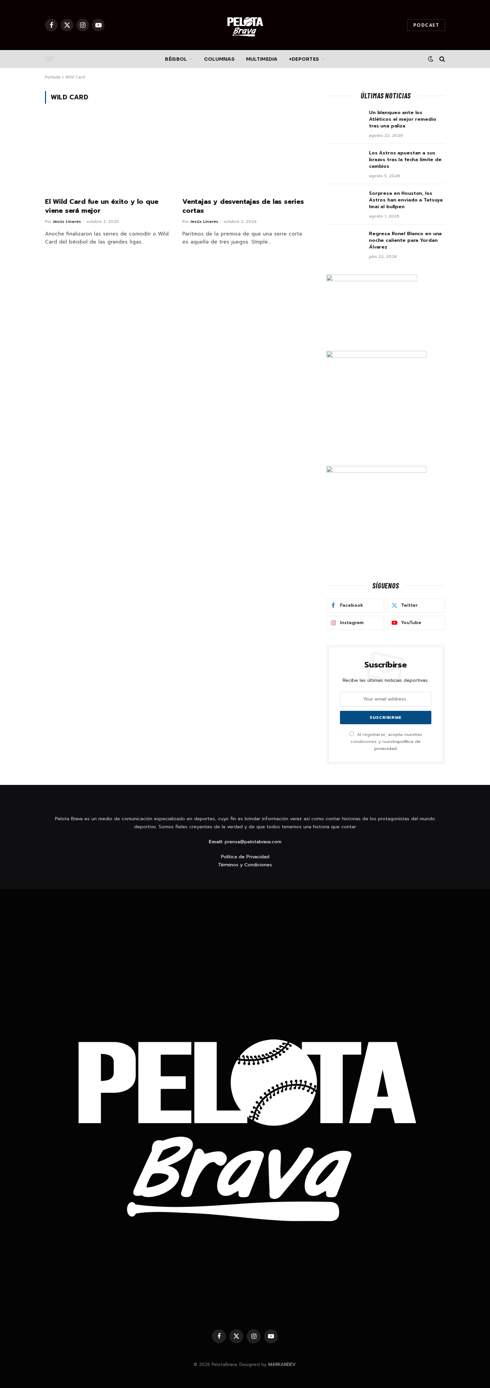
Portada (52, 77)
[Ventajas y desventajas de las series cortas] (245, 154)
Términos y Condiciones (245, 864)
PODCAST (426, 25)
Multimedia (262, 59)
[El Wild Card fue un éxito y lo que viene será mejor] (107, 154)
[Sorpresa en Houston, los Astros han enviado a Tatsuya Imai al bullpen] (344, 202)
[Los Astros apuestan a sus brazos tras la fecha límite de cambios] (344, 161)
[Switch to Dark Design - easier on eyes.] (430, 59)
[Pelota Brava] (245, 25)
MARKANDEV (282, 1364)
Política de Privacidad (245, 856)
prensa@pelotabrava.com (253, 841)
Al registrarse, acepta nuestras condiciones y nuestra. (386, 741)
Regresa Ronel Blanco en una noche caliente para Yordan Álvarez (405, 240)
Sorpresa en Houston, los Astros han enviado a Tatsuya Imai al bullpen (406, 200)
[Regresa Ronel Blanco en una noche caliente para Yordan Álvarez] (344, 242)
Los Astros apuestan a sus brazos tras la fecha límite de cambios (405, 160)
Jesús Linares (67, 221)
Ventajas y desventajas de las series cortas (243, 206)
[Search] (441, 59)
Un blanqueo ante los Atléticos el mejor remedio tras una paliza (402, 119)
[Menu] (49, 59)
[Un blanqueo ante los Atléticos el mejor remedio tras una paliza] (344, 121)
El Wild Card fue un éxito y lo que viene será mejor (101, 206)
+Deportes (304, 59)
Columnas (219, 59)
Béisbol (176, 59)
